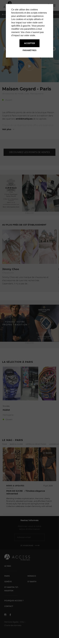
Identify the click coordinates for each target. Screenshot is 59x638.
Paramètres (29, 50)
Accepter (29, 43)
